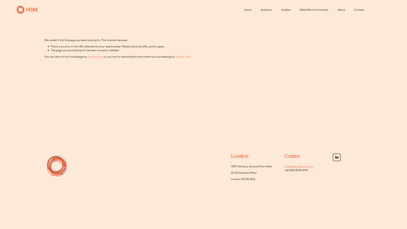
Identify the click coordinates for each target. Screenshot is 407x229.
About (341, 9)
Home (247, 9)
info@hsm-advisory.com (298, 166)
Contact (359, 9)
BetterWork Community (314, 9)
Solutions (266, 9)
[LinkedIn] (337, 157)
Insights (286, 9)
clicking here (95, 56)
